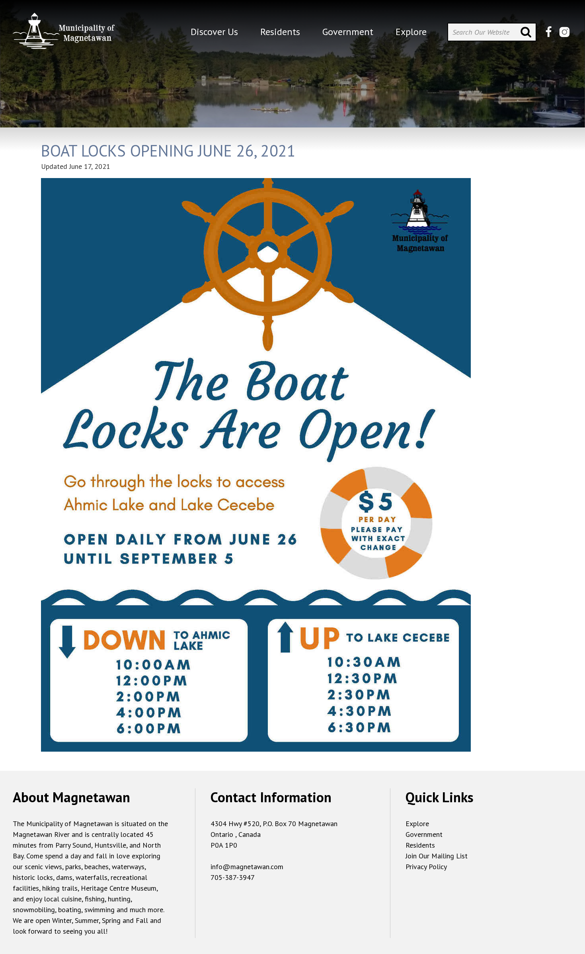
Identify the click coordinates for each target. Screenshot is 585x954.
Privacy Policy (426, 866)
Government (424, 834)
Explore (417, 823)
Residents (420, 845)
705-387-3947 (233, 877)
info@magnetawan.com (247, 866)
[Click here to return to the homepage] (63, 34)
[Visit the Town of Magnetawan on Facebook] (548, 32)
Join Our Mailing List (437, 855)
